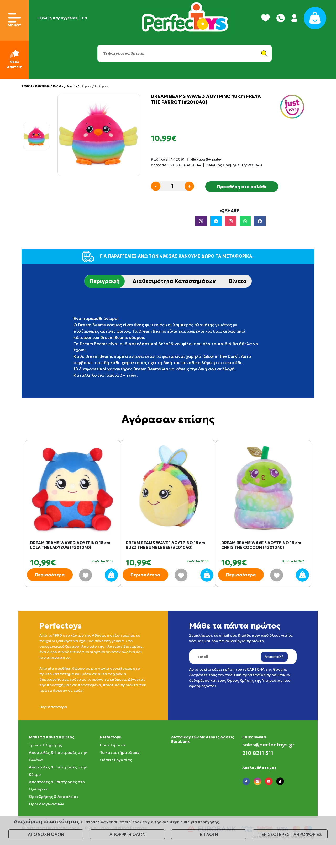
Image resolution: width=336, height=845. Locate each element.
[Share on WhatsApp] (245, 221)
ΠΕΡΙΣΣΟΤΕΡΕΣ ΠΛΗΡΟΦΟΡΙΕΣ (290, 834)
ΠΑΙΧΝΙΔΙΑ (42, 86)
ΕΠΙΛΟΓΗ (209, 834)
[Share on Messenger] (216, 221)
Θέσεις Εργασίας (116, 759)
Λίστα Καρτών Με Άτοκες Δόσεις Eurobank (202, 739)
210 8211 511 (257, 753)
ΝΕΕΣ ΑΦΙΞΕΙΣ (14, 64)
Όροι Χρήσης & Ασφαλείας (53, 796)
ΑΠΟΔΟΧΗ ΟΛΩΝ (46, 834)
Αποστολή (274, 656)
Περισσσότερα (53, 707)
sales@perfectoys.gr (268, 744)
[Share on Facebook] (260, 221)
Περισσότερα (50, 574)
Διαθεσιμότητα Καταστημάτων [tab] (174, 281)
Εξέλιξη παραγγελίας (57, 17)
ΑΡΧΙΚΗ (27, 86)
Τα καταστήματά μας (120, 752)
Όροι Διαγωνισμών (46, 803)
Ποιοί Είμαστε (113, 745)
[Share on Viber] (201, 221)
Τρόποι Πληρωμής (45, 745)
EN (84, 17)
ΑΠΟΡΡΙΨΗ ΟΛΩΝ (127, 834)
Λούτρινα (101, 86)
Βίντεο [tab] (237, 281)
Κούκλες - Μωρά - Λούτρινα (72, 86)
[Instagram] (230, 221)
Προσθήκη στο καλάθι (241, 186)
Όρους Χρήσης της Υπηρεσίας (254, 680)
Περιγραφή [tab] (104, 281)
